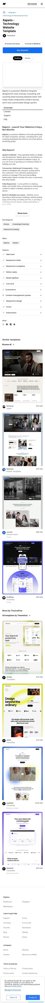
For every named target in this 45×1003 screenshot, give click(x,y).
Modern (15, 243)
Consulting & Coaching (20, 224)
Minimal (6, 243)
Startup (6, 224)
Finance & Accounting (11, 229)
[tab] (22, 108)
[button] (42, 4)
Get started (32, 4)
